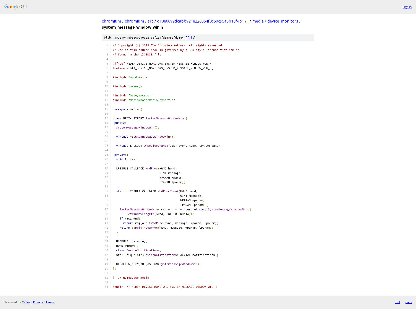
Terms (50, 302)
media (258, 21)
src (150, 21)
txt (397, 302)
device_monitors (282, 21)
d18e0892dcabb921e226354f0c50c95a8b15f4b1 (200, 21)
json (408, 302)
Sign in (407, 7)
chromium (111, 21)
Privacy (38, 302)
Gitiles (26, 302)
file (190, 37)
